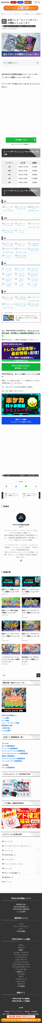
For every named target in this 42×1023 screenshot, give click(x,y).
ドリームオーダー (21, 969)
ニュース (8, 850)
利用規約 (7, 1011)
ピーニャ (21, 232)
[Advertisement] (21, 113)
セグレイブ (34, 275)
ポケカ (21, 945)
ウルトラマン (21, 981)
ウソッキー (21, 270)
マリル (21, 286)
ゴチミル (21, 275)
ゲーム (8, 868)
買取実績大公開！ (7, 725)
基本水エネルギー (34, 211)
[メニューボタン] (38, 2)
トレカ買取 (5, 718)
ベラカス (8, 286)
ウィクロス (21, 974)
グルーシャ (21, 225)
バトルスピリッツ (21, 957)
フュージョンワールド (21, 962)
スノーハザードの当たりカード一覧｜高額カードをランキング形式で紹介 (27, 318)
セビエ (21, 281)
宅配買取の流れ (21, 904)
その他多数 (21, 986)
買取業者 (8, 877)
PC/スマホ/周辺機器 (12, 873)
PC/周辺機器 (21, 931)
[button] (6, 486)
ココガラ (8, 275)
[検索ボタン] (35, 2)
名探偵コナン (21, 972)
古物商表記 (34, 1011)
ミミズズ (34, 286)
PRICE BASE (9, 855)
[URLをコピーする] (35, 486)
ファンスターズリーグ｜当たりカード (18, 846)
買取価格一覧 (28, 2)
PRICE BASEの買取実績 (21, 909)
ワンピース (21, 947)
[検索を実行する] (38, 675)
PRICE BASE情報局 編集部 (21, 525)
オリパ (7, 882)
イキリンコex (8, 225)
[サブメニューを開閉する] (38, 850)
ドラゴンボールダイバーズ (21, 967)
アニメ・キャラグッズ (13, 864)
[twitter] (21, 560)
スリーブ (8, 841)
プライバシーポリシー (17, 1011)
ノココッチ (34, 281)
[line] (22, 1008)
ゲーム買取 (5, 720)
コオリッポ (34, 270)
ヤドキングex (21, 257)
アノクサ (8, 270)
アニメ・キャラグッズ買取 (10, 723)
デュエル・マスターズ (21, 952)
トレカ (8, 859)
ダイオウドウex (8, 252)
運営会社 (27, 1011)
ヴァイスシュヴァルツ (21, 954)
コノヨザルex (33, 245)
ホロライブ (21, 984)
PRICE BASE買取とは (9, 715)
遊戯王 (21, 950)
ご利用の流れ (6, 728)
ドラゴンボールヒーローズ (21, 964)
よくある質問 (6, 730)
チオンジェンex (34, 227)
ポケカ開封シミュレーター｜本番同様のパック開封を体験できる (19, 26)
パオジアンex (21, 209)
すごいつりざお (8, 210)
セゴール (8, 281)
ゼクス (21, 976)
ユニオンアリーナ (21, 959)
